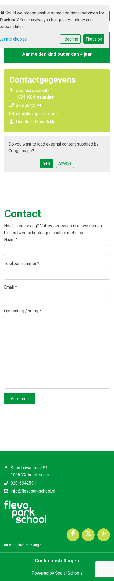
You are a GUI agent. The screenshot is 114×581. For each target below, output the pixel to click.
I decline (70, 39)
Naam (10, 239)
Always (65, 163)
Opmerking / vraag (22, 310)
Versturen (20, 398)
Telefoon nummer (21, 263)
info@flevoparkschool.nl (38, 113)
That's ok (94, 39)
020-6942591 (28, 105)
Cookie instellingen (57, 560)
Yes (46, 163)
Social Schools (69, 573)
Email (10, 287)
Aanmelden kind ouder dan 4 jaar (57, 54)
